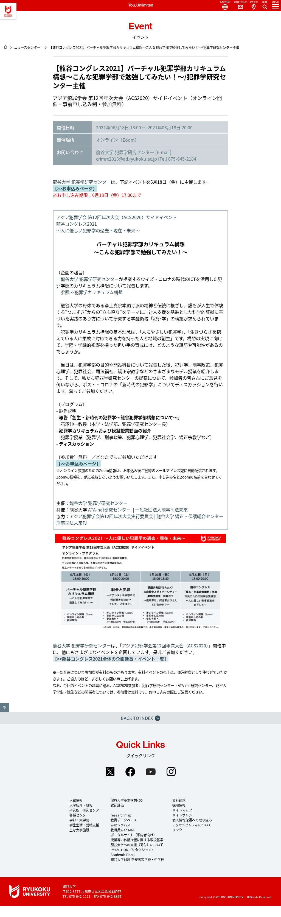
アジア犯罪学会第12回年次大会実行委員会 (111, 516)
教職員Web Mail (122, 829)
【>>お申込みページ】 (75, 188)
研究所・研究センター (85, 810)
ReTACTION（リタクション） (133, 849)
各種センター (79, 815)
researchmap (121, 815)
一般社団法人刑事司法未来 (161, 509)
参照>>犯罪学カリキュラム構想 (92, 292)
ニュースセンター (27, 47)
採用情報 (179, 805)
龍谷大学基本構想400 (127, 800)
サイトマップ (182, 810)
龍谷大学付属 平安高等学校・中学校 (137, 859)
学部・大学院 (79, 820)
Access (253, 5)
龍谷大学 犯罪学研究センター (82, 181)
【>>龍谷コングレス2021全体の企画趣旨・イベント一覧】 (110, 658)
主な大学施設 (79, 829)
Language (222, 5)
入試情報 (76, 800)
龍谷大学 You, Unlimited (8, 11)
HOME (5, 47)
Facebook (130, 771)
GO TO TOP (4, 707)
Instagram (170, 771)
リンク (177, 829)
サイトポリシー (183, 815)
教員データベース (124, 820)
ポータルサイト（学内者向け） (134, 834)
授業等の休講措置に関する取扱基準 (137, 839)
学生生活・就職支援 (84, 825)
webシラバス (120, 825)
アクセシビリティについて (191, 825)
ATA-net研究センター (109, 509)
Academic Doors (123, 854)
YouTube (150, 771)
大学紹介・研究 (80, 805)
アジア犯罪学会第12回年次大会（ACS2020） (165, 645)
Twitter (110, 771)
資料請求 (179, 800)
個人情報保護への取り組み (192, 820)
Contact (238, 5)
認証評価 (117, 805)
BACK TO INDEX (140, 718)
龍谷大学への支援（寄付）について (137, 844)
